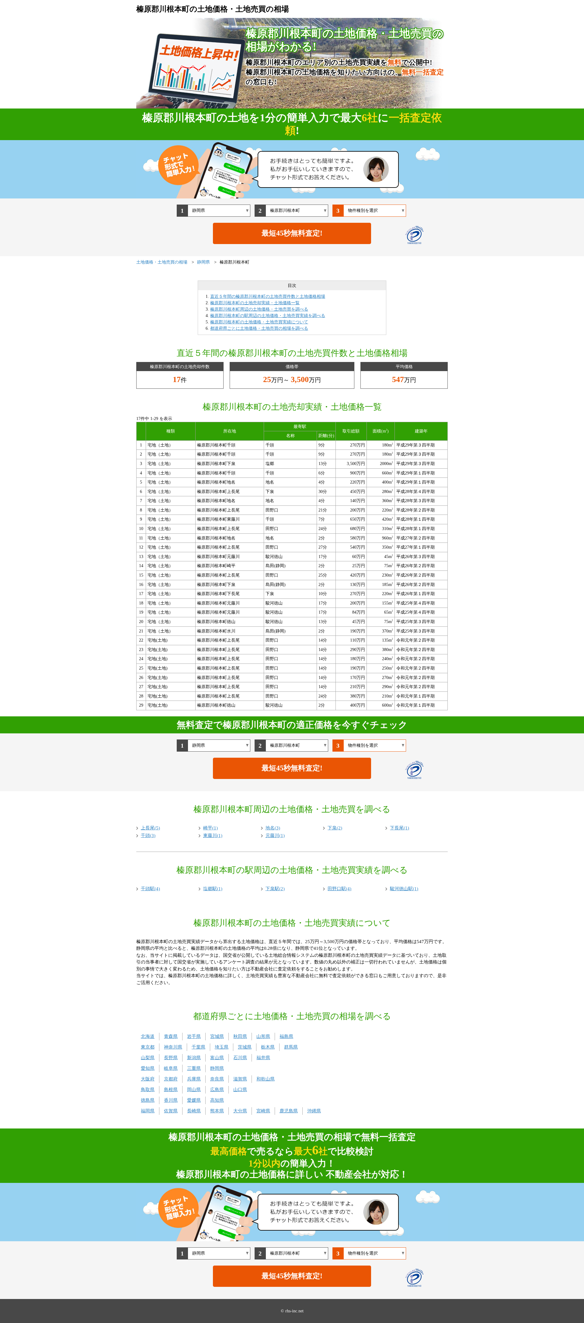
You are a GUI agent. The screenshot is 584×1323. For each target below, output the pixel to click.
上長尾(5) (150, 827)
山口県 (240, 1089)
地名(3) (273, 827)
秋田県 (240, 1036)
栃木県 (268, 1047)
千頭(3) (148, 835)
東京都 (148, 1047)
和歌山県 (265, 1079)
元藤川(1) (275, 835)
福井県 (263, 1057)
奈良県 (217, 1079)
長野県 (171, 1057)
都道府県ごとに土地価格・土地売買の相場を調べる (259, 328)
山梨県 (148, 1057)
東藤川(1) (212, 835)
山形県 (263, 1036)
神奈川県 (173, 1047)
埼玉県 (221, 1047)
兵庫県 (194, 1079)
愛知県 (148, 1068)
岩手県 (194, 1036)
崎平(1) (210, 827)
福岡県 (148, 1110)
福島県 (286, 1036)
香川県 (171, 1100)
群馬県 (291, 1047)
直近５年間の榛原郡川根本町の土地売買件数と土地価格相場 (267, 296)
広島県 (217, 1089)
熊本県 (217, 1110)
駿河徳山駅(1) (404, 888)
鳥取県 (148, 1089)
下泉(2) (335, 827)
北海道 (148, 1036)
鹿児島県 (289, 1110)
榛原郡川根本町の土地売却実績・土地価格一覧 (255, 303)
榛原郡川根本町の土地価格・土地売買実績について (259, 322)
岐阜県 (171, 1068)
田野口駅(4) (339, 888)
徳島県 (148, 1100)
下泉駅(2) (275, 888)
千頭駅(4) (150, 888)
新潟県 (194, 1057)
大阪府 (148, 1079)
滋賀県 (240, 1079)
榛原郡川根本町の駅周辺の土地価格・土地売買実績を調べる (267, 315)
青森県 (171, 1036)
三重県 (194, 1068)
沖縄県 (314, 1110)
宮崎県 (263, 1110)
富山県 (217, 1057)
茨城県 (245, 1047)
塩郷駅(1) (212, 888)
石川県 (240, 1057)
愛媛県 (194, 1100)
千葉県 (198, 1047)
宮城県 (217, 1036)
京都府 (171, 1079)
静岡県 (217, 1068)
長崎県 (194, 1110)
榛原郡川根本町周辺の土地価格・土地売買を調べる (259, 309)
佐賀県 (171, 1110)
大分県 (240, 1110)
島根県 (171, 1089)
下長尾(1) (399, 827)
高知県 (217, 1100)
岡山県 (194, 1089)
